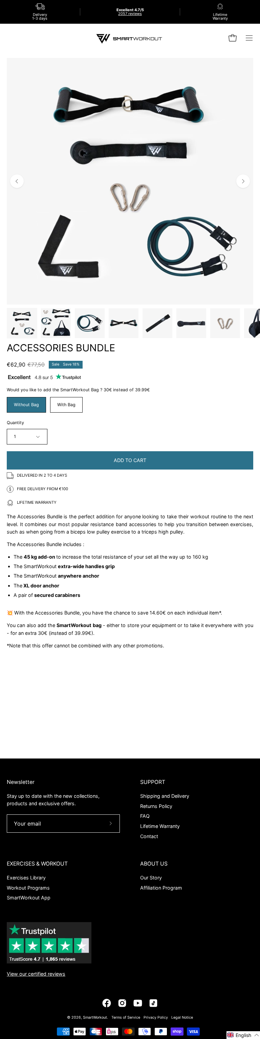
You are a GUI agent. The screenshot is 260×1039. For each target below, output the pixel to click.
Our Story (151, 877)
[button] (243, 1035)
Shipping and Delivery (164, 796)
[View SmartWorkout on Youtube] (138, 1003)
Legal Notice (182, 1017)
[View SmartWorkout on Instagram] (122, 1003)
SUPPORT (152, 782)
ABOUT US (154, 863)
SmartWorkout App (28, 897)
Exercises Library (26, 877)
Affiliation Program (161, 887)
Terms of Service (125, 1017)
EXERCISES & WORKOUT (37, 863)
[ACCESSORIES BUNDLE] (22, 323)
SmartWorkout (95, 1017)
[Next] (243, 181)
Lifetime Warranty (160, 826)
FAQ (145, 816)
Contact (149, 836)
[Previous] (17, 181)
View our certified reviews (36, 974)
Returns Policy (156, 806)
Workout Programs (28, 887)
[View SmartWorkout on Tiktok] (153, 1003)
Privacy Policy (156, 1017)
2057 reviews (130, 13)
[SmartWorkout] (130, 38)
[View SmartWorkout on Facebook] (107, 1003)
